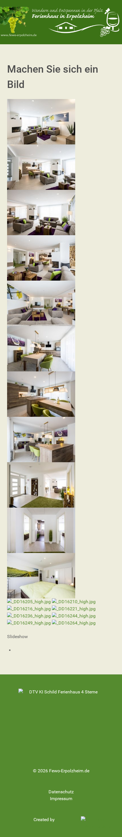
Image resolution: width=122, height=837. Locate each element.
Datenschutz (61, 791)
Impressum (61, 798)
